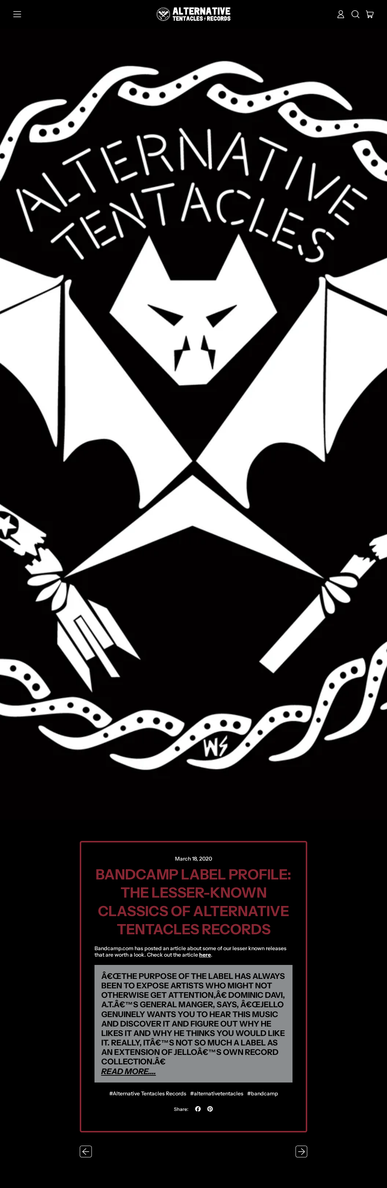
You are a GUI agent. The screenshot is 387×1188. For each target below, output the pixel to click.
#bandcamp (262, 1093)
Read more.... (128, 1071)
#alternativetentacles (216, 1093)
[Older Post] (86, 1152)
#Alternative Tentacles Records (147, 1093)
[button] (355, 14)
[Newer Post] (302, 1152)
